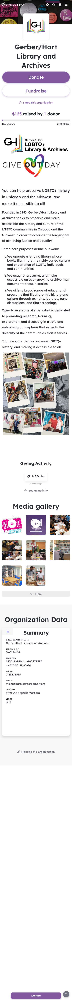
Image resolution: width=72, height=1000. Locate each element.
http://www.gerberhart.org (23, 693)
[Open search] (54, 4)
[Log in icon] (60, 4)
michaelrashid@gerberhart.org (25, 683)
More (38, 594)
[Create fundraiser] (47, 4)
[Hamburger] (66, 4)
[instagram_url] (7, 702)
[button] (12, 523)
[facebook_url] (10, 702)
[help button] (66, 994)
